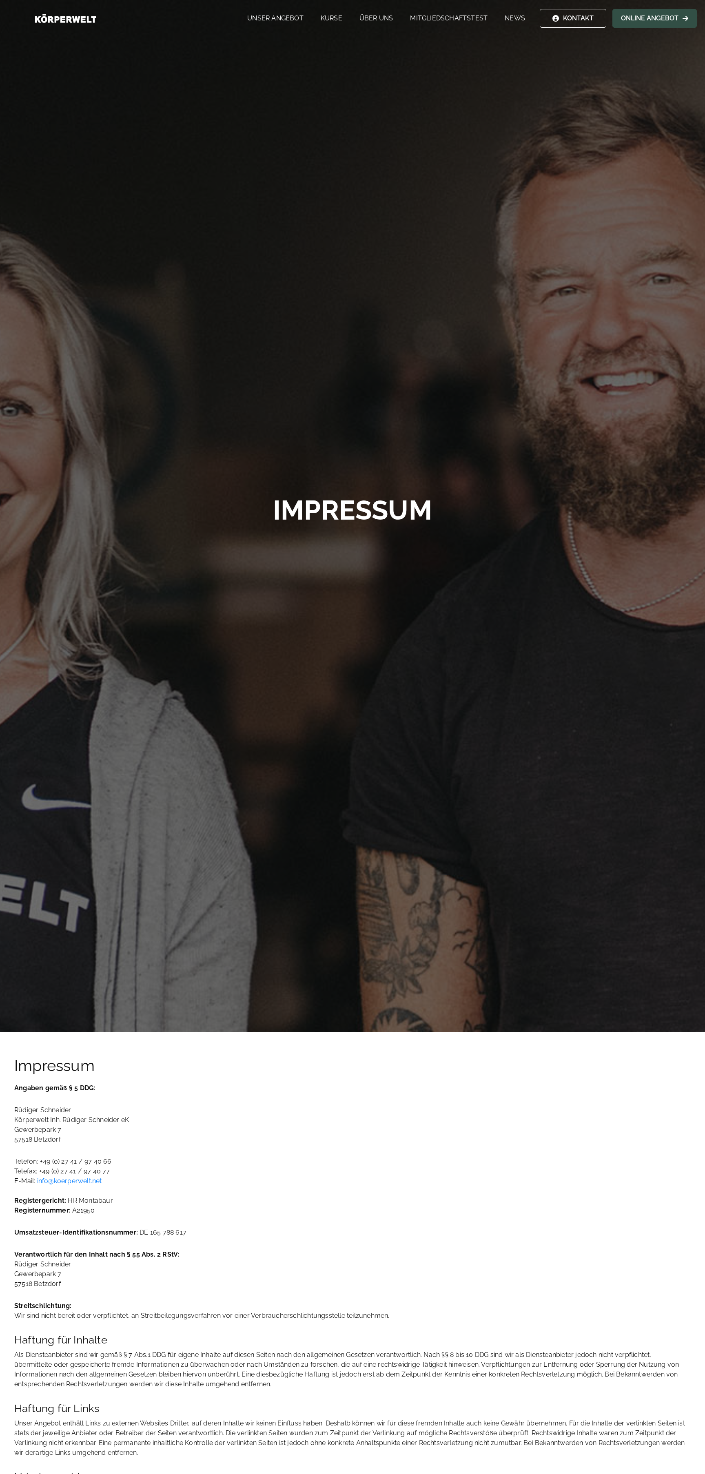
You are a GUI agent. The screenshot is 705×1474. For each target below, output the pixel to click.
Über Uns (376, 18)
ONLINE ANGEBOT (649, 18)
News (515, 18)
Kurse (331, 18)
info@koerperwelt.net (69, 1181)
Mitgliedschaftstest (449, 18)
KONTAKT (578, 18)
